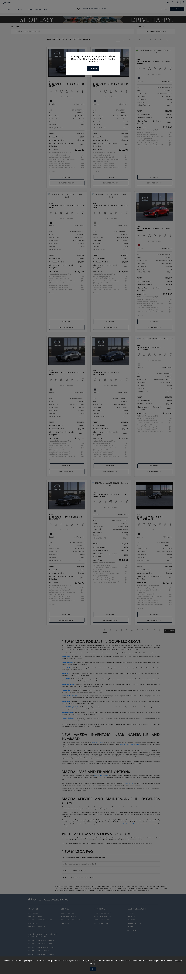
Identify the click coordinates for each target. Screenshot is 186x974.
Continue (93, 69)
